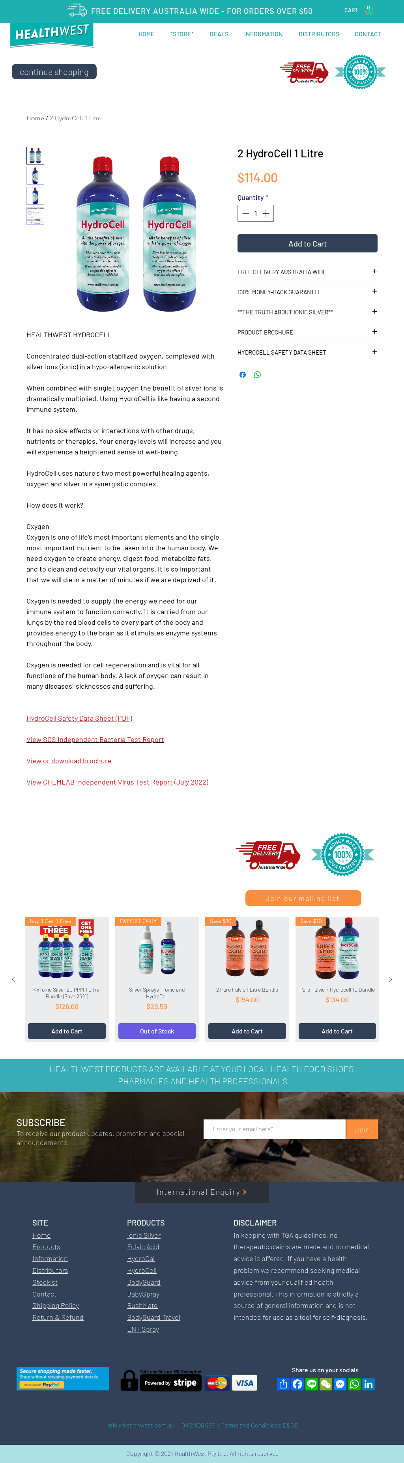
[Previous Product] (13, 979)
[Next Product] (390, 979)
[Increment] (266, 213)
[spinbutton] (255, 213)
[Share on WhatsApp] (257, 374)
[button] (369, 10)
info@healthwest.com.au (141, 1425)
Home (35, 118)
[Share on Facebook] (242, 374)
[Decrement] (245, 213)
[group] (202, 979)
